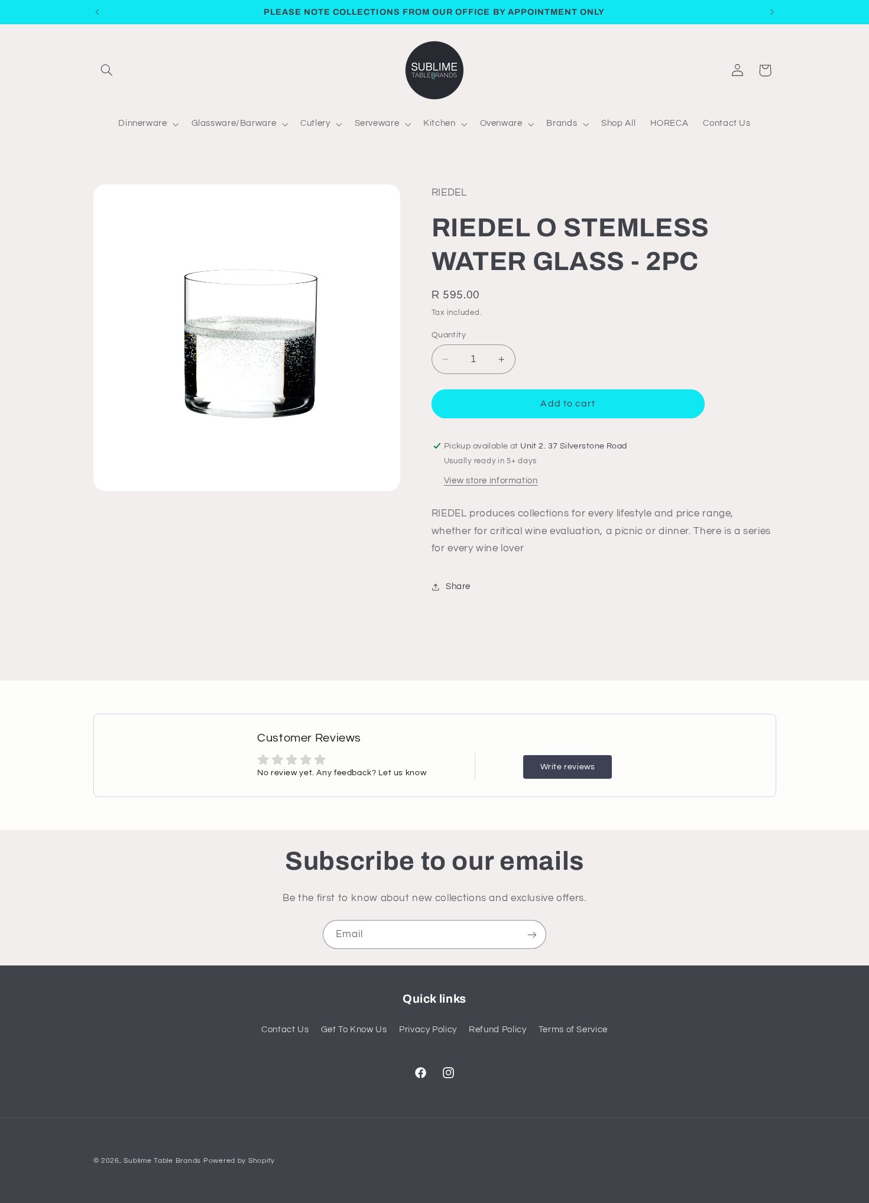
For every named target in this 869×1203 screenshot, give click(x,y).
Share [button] (458, 586)
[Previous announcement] (97, 12)
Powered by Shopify (239, 1161)
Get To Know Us (354, 1029)
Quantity (449, 335)
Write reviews (567, 767)
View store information (491, 480)
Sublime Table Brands (162, 1161)
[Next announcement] (772, 12)
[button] (107, 70)
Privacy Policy (428, 1029)
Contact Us (285, 1029)
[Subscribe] (532, 934)
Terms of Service (573, 1029)
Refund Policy (497, 1029)
